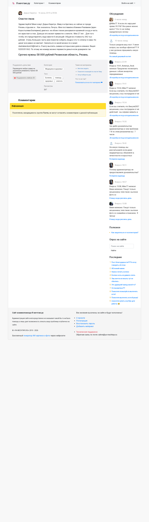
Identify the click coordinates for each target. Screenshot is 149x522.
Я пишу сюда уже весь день (120, 198)
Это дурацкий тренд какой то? (124, 285)
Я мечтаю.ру (21, 3)
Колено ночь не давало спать (123, 275)
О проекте (80, 318)
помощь (58, 78)
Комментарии (55, 3)
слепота (59, 81)
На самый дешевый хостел (120, 56)
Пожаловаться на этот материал (88, 82)
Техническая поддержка (86, 332)
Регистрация (81, 321)
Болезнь (48, 78)
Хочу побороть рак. (84, 75)
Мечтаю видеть (83, 68)
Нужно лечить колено (120, 272)
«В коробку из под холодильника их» (124, 35)
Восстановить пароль (85, 323)
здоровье (49, 81)
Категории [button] (38, 3)
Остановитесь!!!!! (118, 288)
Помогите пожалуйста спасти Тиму (90, 71)
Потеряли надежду (117, 159)
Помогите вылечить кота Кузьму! (125, 298)
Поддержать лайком (24, 78)
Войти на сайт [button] (128, 3)
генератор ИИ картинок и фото (36, 336)
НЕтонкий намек (118, 268)
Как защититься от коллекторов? (124, 232)
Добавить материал (84, 326)
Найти (113, 250)
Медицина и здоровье (54, 69)
